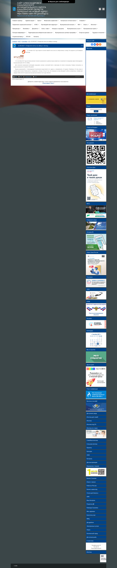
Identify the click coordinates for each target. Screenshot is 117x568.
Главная (14, 41)
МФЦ (16, 76)
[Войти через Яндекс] (97, 44)
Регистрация (100, 9)
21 (96, 343)
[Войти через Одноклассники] (100, 44)
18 (90, 343)
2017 (19, 41)
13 (94, 342)
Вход (103, 9)
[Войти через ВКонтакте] (95, 44)
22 (29, 41)
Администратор (28, 76)
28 (96, 345)
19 (92, 343)
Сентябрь (24, 41)
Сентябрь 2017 (96, 334)
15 (97, 342)
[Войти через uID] (92, 44)
